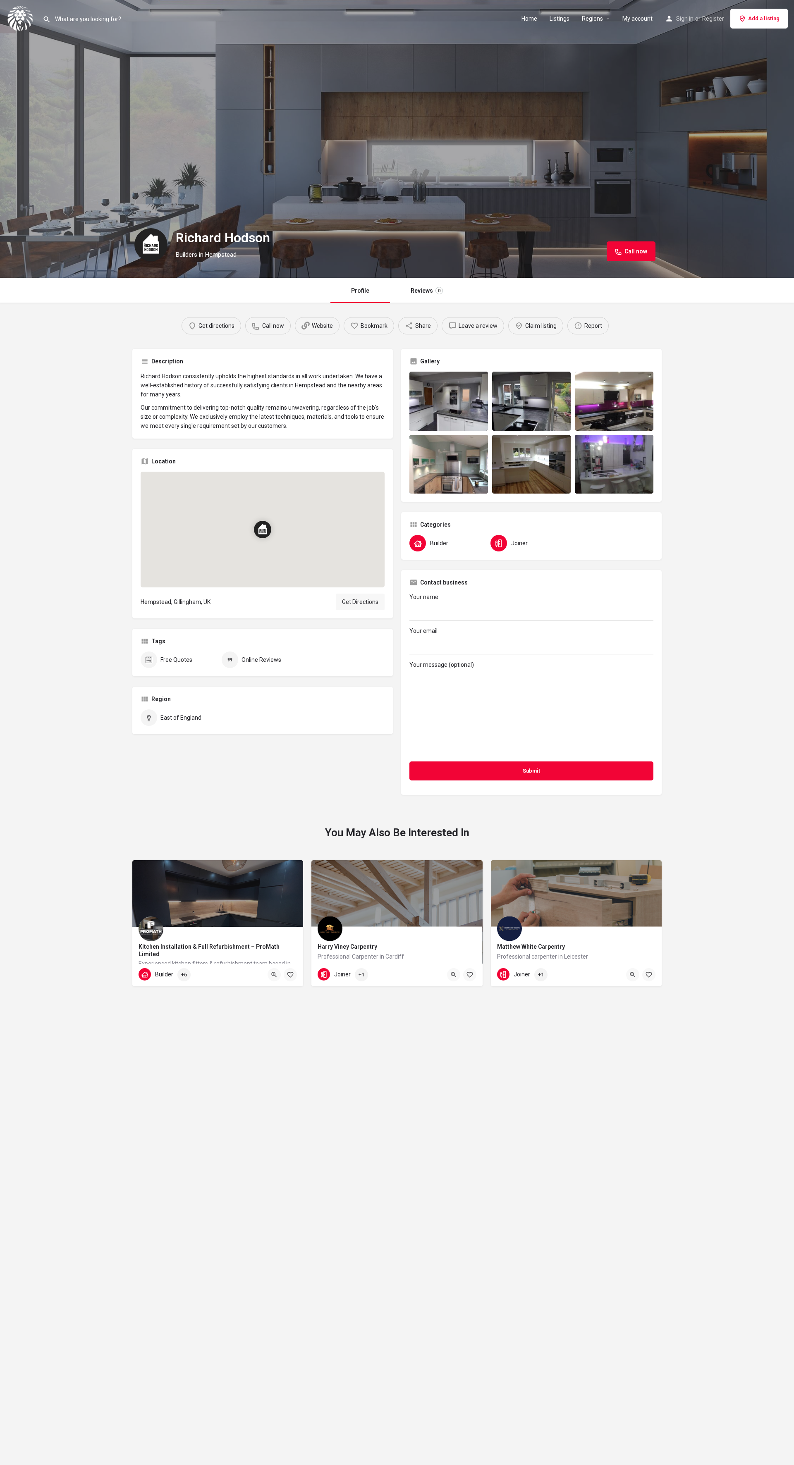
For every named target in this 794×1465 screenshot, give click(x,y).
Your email (423, 631)
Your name (423, 597)
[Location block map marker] (262, 529)
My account (637, 18)
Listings (559, 18)
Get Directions (360, 602)
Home (529, 18)
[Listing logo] (150, 244)
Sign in (685, 18)
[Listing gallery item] (448, 401)
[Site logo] (21, 17)
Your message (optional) (441, 664)
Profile (360, 290)
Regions (592, 18)
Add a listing (764, 18)
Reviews (425, 290)
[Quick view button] (274, 974)
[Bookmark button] (290, 974)
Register (713, 18)
